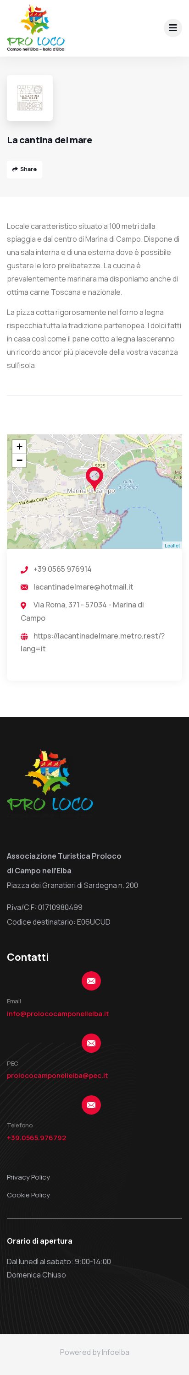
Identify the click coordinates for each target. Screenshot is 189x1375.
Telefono (20, 1125)
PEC (12, 1063)
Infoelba (115, 1352)
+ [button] (19, 446)
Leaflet (172, 545)
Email (14, 1001)
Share (28, 169)
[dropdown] (173, 28)
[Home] (36, 28)
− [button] (19, 460)
